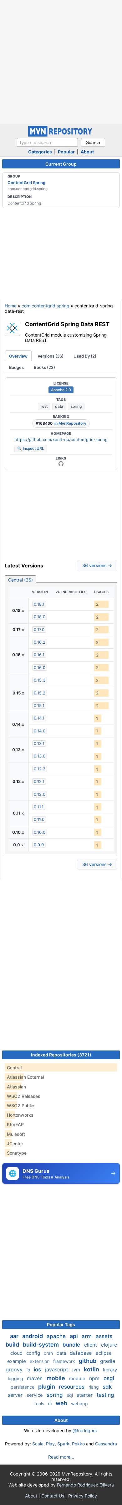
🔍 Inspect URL (30, 448)
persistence (23, 1387)
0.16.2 (39, 642)
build (13, 1344)
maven (35, 1378)
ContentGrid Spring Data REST (67, 324)
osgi (109, 1378)
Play (50, 1443)
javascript (57, 1369)
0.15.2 (39, 692)
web (62, 1403)
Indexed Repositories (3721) (61, 1054)
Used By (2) (85, 356)
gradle (107, 1361)
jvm (76, 1370)
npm (95, 1378)
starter (85, 1395)
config (33, 1353)
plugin (47, 1386)
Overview (18, 356)
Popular (66, 151)
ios (38, 1369)
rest (44, 406)
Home (11, 305)
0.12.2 (39, 768)
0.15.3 (39, 680)
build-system (41, 1344)
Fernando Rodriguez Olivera (85, 1484)
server (16, 1395)
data (59, 406)
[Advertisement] (61, 61)
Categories (40, 151)
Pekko (78, 1443)
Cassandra (106, 1443)
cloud (17, 1353)
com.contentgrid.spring (45, 305)
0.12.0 (39, 794)
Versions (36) (51, 356)
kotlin (92, 1369)
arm (87, 1336)
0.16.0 (39, 667)
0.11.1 (38, 806)
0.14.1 (39, 718)
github (88, 1361)
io (29, 1369)
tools (39, 1403)
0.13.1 (39, 743)
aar (15, 1336)
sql (70, 1395)
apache (57, 1336)
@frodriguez (85, 1430)
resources (72, 1387)
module (78, 1378)
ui (50, 1404)
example (17, 1361)
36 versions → (97, 565)
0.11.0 (39, 819)
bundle (72, 1345)
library (110, 1370)
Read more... (61, 1457)
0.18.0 (39, 616)
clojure (109, 1345)
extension (40, 1361)
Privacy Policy (82, 1495)
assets (104, 1336)
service (35, 1395)
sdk (107, 1387)
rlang (94, 1387)
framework (64, 1361)
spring (76, 406)
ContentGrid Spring (26, 182)
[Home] (61, 135)
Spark (63, 1443)
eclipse (104, 1353)
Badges (16, 367)
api (74, 1336)
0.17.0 (39, 629)
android (33, 1336)
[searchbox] (47, 142)
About (87, 151)
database (81, 1353)
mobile (56, 1378)
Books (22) (44, 367)
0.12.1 (39, 781)
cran (49, 1353)
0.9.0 (39, 844)
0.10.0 (39, 832)
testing (105, 1395)
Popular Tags (61, 1324)
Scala (37, 1443)
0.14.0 (39, 730)
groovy (15, 1369)
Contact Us (52, 1495)
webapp (79, 1403)
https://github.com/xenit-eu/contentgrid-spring (61, 439)
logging (16, 1378)
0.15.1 (39, 705)
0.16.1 (39, 654)
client (91, 1345)
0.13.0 (39, 755)
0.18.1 (39, 604)
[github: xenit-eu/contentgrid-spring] (61, 463)
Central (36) (20, 579)
